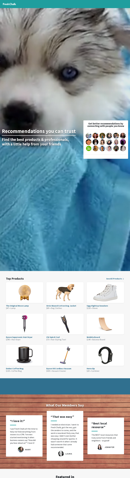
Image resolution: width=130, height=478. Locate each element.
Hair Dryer (16, 339)
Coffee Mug (17, 371)
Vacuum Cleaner (59, 371)
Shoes (95, 308)
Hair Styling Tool (58, 339)
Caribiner (95, 371)
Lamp (13, 308)
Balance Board (98, 339)
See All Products (114, 278)
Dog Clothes (56, 308)
